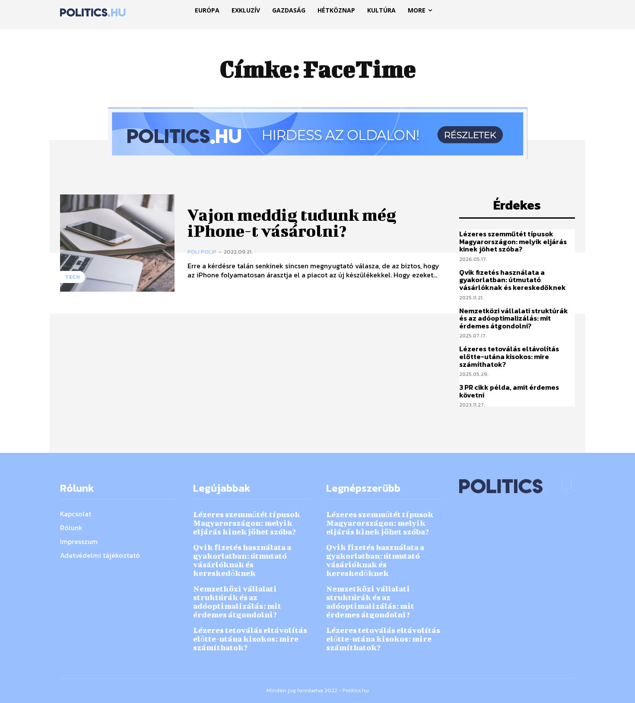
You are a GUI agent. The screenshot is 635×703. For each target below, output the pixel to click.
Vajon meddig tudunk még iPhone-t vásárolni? (291, 223)
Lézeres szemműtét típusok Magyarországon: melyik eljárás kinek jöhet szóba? (513, 241)
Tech (72, 277)
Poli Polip (201, 252)
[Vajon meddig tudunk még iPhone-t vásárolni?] (117, 243)
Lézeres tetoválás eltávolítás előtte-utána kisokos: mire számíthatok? (509, 356)
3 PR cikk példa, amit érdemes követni (509, 391)
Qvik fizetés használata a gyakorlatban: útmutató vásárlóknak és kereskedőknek (512, 280)
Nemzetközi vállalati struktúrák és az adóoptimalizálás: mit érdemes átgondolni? (513, 318)
